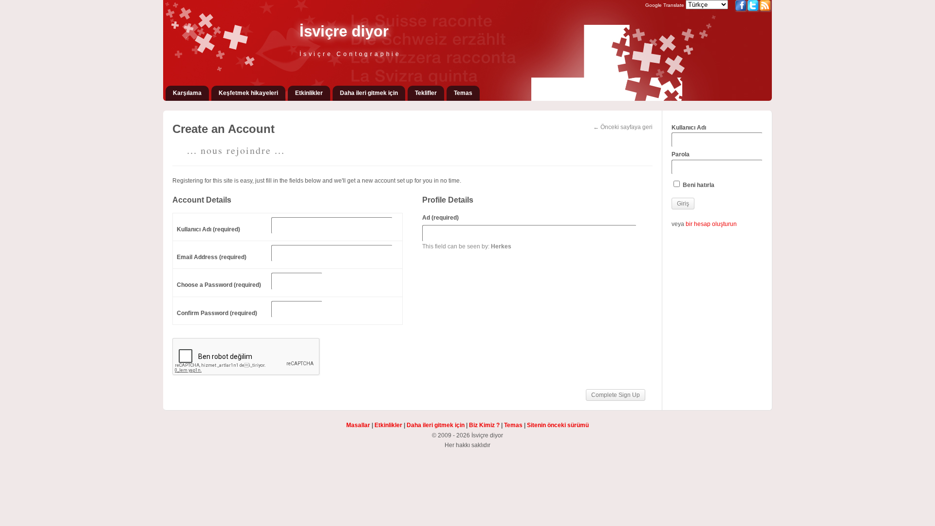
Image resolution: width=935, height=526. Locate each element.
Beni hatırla (697, 185)
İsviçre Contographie (350, 54)
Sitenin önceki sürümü (558, 425)
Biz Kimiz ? (484, 425)
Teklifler (426, 93)
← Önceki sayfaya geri (623, 127)
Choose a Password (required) (219, 285)
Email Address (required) (211, 257)
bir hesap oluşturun (711, 224)
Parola (681, 154)
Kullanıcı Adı (689, 127)
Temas (463, 93)
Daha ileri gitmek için (369, 93)
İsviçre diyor (344, 31)
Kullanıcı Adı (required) (208, 229)
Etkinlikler (309, 93)
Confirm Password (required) (217, 313)
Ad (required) (440, 217)
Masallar (358, 425)
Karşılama (187, 93)
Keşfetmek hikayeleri (248, 93)
